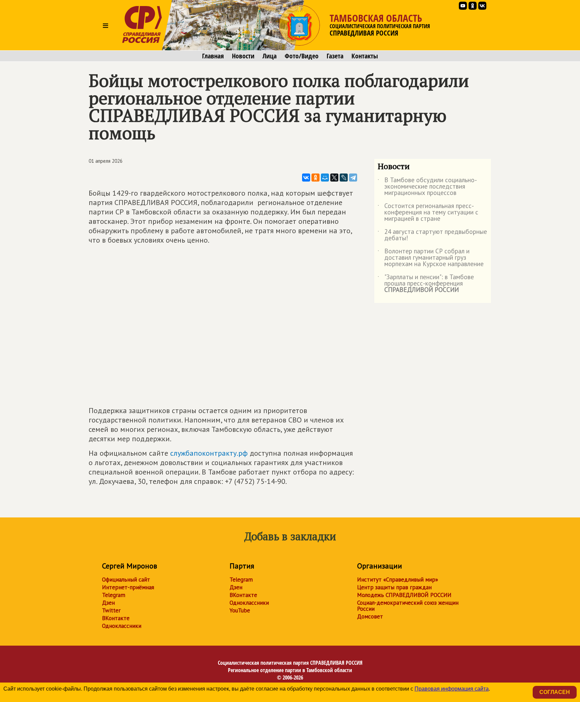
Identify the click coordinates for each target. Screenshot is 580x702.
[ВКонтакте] (306, 177)
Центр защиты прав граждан (394, 587)
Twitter (111, 610)
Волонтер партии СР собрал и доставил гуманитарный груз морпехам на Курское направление (431, 258)
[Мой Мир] (325, 177)
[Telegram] (353, 177)
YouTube (240, 610)
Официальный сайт (126, 579)
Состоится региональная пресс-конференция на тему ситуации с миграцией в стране (428, 212)
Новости (243, 56)
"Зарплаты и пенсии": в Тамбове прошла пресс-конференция (426, 284)
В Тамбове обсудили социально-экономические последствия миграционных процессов (427, 187)
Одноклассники (121, 626)
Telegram (113, 595)
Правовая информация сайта (452, 689)
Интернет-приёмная (128, 587)
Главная (213, 56)
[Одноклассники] (315, 177)
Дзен (108, 603)
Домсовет (370, 616)
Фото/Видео (302, 56)
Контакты (364, 56)
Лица (269, 56)
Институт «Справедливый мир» (397, 579)
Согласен (554, 692)
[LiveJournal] (344, 177)
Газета (335, 56)
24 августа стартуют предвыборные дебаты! (432, 235)
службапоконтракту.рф (209, 453)
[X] (334, 177)
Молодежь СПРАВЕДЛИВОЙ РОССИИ (404, 595)
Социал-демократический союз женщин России (407, 606)
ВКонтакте (116, 618)
